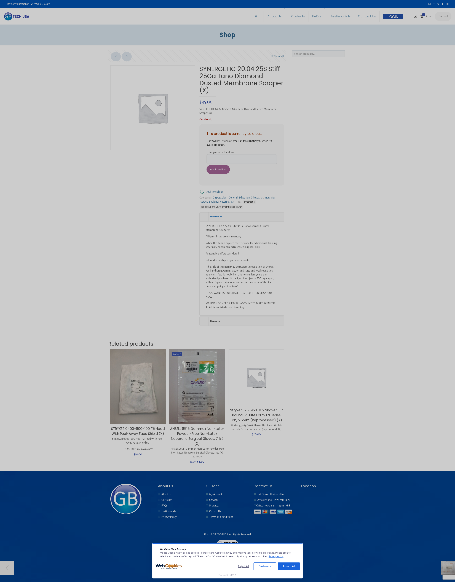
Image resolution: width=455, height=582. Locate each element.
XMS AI (233, 575)
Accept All (289, 566)
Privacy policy (276, 556)
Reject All (243, 566)
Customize (265, 566)
